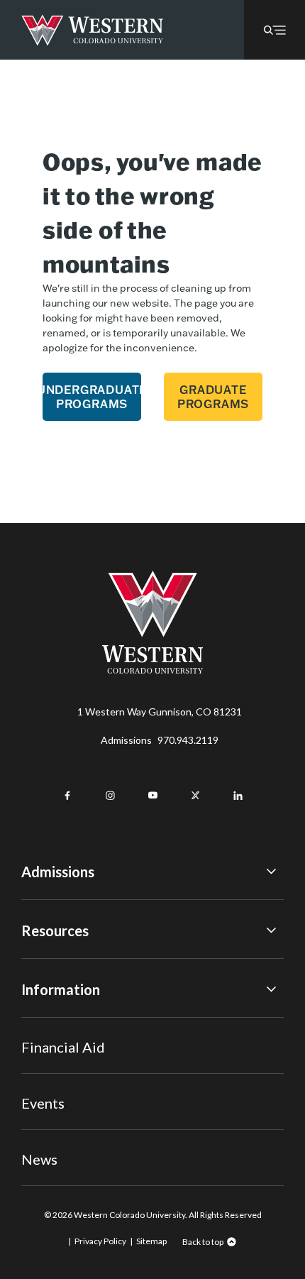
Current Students (61, 1042)
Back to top (202, 1241)
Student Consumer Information (91, 1100)
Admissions (159, 740)
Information (60, 989)
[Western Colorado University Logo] (92, 30)
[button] (274, 30)
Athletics (41, 1159)
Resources (55, 930)
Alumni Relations (58, 1081)
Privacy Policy (100, 1241)
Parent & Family (55, 1120)
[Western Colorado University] (152, 670)
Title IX (38, 1022)
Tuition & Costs (56, 963)
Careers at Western (65, 1139)
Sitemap (151, 1241)
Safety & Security (60, 1061)
